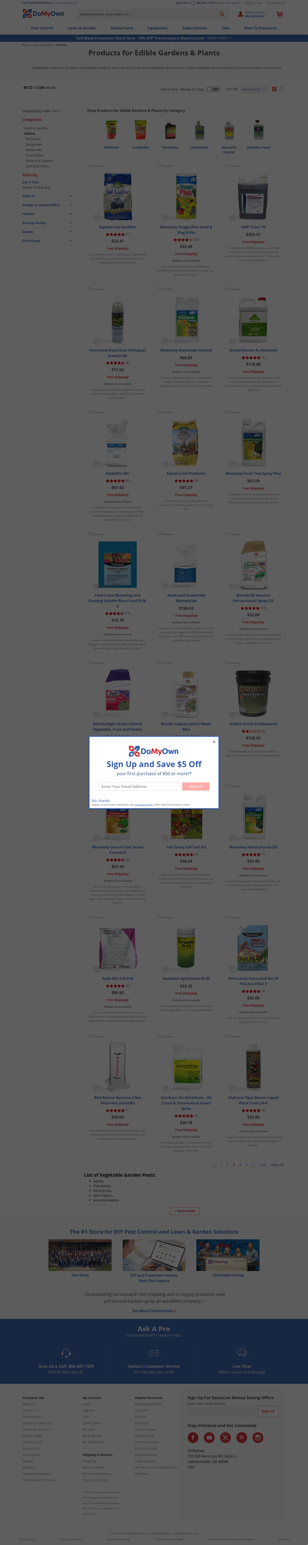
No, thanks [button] (100, 800)
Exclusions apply (144, 804)
